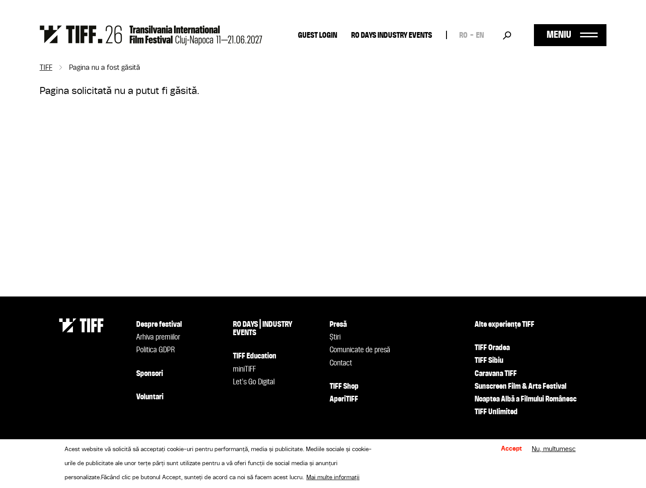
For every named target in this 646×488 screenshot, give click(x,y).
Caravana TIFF (496, 373)
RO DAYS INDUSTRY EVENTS (391, 35)
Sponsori (149, 373)
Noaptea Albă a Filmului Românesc (526, 399)
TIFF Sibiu (489, 360)
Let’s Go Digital (254, 382)
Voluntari (149, 397)
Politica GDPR (155, 350)
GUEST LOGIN (317, 35)
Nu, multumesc (554, 449)
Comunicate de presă (360, 350)
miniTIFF (244, 369)
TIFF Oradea (492, 347)
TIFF (46, 68)
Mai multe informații (332, 477)
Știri (335, 337)
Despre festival (159, 324)
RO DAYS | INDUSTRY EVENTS (262, 328)
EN (480, 35)
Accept (511, 449)
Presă (338, 324)
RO (463, 35)
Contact (341, 363)
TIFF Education (254, 356)
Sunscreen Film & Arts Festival (520, 386)
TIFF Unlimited (496, 412)
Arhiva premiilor (158, 337)
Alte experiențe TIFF (504, 324)
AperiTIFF (344, 399)
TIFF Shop (344, 386)
